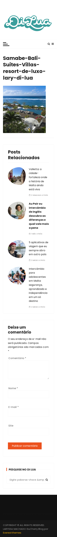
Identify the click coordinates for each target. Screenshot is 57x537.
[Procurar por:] (28, 480)
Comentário (17, 358)
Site (10, 425)
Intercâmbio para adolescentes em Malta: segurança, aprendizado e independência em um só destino (38, 285)
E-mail (13, 407)
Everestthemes (12, 532)
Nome (13, 388)
